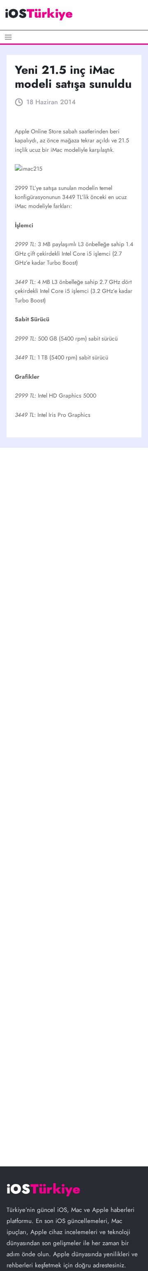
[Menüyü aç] (74, 36)
